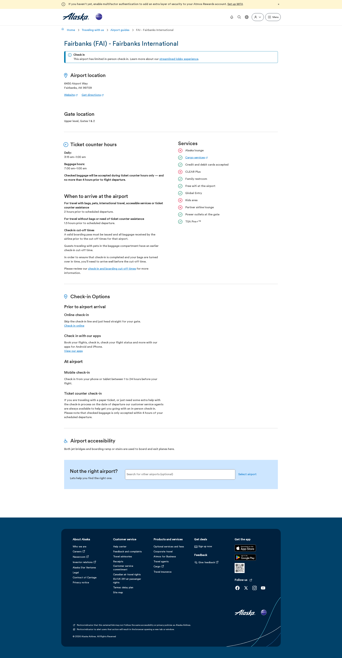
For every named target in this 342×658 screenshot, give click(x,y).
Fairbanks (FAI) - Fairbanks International (121, 44)
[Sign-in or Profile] (258, 17)
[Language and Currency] (246, 17)
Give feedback (206, 562)
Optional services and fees (169, 546)
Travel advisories (122, 556)
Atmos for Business (165, 556)
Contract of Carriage (85, 577)
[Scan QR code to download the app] (240, 572)
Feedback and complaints (127, 551)
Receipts (118, 561)
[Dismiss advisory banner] (278, 4)
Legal (76, 572)
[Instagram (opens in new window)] (254, 588)
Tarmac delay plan (123, 587)
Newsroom (79, 557)
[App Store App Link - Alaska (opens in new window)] (245, 551)
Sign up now (205, 546)
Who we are (79, 546)
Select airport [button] (247, 474)
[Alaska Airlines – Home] (82, 17)
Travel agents (161, 561)
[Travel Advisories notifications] (231, 17)
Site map (118, 592)
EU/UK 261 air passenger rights (127, 581)
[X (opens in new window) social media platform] (246, 588)
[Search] (239, 17)
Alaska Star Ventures (84, 567)
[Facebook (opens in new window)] (237, 588)
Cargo (157, 566)
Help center (119, 546)
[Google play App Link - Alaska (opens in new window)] (245, 560)
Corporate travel (163, 551)
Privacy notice (81, 582)
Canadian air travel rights (127, 574)
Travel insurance (163, 572)
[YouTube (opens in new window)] (263, 588)
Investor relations (83, 562)
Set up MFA (235, 4)
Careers (77, 551)
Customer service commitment (123, 568)
